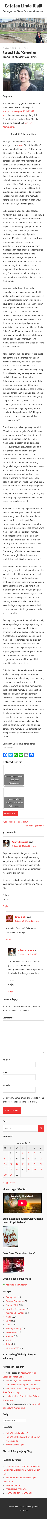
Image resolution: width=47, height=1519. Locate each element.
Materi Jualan (12, 1440)
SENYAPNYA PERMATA (16, 1489)
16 (11, 1164)
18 (23, 1164)
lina (7, 1380)
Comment (8, 1017)
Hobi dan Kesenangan (16, 1309)
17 (17, 1164)
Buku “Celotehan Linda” (17, 1433)
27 (35, 1169)
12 (29, 1158)
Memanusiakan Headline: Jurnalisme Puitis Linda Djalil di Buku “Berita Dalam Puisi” (21, 1470)
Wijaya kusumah (20, 841)
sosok (8, 1340)
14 (41, 1158)
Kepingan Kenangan (15, 1312)
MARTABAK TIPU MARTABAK (19, 1493)
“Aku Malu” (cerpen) (33, 825)
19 (29, 1164)
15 (5, 1164)
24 (17, 1169)
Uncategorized (12, 1347)
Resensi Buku (10, 813)
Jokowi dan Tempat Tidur (16, 821)
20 (35, 1164)
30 (11, 1174)
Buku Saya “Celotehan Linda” (19, 1253)
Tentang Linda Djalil (15, 1444)
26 (29, 1169)
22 (5, 1169)
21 (41, 1164)
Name (6, 1059)
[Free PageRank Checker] (15, 1284)
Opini (8, 1320)
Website (6, 1085)
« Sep (5, 1182)
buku (21, 145)
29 (5, 1174)
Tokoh (9, 1344)
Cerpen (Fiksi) (12, 1305)
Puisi (8, 1324)
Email (6, 1072)
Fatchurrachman (13, 1388)
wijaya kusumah (26, 950)
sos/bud (9, 1336)
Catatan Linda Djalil (23, 6)
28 (41, 1169)
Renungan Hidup (13, 1328)
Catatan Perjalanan (15, 1301)
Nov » (12, 1182)
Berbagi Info (11, 1297)
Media (8, 1316)
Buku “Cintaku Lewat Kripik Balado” (23, 1436)
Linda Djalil (23, 48)
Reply (5, 906)
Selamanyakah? (13, 1485)
